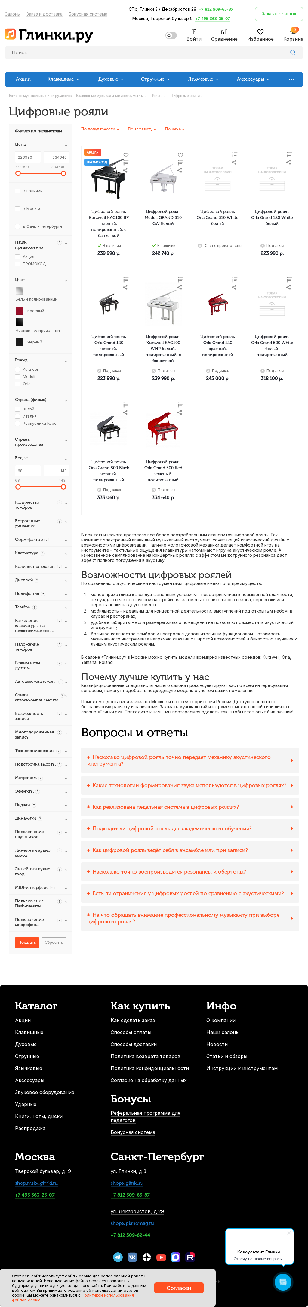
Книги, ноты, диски (39, 1116)
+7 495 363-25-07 (212, 18)
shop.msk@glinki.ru (36, 1183)
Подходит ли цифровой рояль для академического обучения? (172, 828)
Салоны (12, 13)
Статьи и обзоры (226, 1056)
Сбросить (54, 942)
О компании (221, 1020)
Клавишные (29, 1032)
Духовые (26, 1044)
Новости (217, 1044)
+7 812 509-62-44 (130, 1235)
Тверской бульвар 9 (171, 18)
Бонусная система (88, 13)
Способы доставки (134, 1044)
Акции (23, 1020)
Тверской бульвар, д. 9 (43, 1171)
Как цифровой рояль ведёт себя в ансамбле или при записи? (170, 850)
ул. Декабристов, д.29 (137, 1211)
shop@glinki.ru (127, 1183)
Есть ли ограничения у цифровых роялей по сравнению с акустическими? (188, 893)
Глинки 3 (149, 9)
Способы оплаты (131, 1032)
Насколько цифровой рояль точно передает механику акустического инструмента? (179, 760)
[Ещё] (293, 79)
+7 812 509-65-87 (216, 9)
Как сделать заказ (133, 1020)
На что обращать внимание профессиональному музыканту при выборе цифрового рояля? (183, 918)
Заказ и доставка (44, 13)
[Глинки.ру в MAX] (175, 1257)
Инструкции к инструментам (242, 1068)
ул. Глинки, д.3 (128, 1171)
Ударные (25, 1104)
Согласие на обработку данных (149, 1080)
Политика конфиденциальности (150, 1068)
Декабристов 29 (179, 9)
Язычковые (28, 1068)
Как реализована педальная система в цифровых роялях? (166, 807)
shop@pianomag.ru (132, 1223)
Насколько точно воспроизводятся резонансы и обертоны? (169, 871)
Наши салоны (222, 1032)
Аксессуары (29, 1080)
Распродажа (30, 1128)
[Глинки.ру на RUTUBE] (190, 1257)
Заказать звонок (279, 13)
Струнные (27, 1056)
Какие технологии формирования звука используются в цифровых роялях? (189, 785)
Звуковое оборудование (44, 1092)
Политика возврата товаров (145, 1056)
